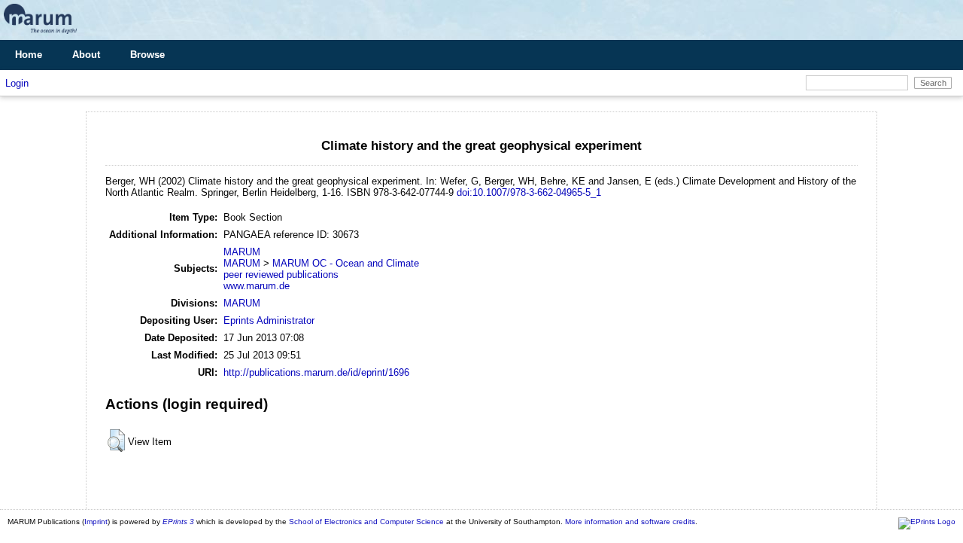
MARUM (241, 252)
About (86, 54)
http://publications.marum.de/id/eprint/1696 (316, 372)
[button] (116, 440)
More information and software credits (630, 521)
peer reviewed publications (281, 274)
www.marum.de (256, 285)
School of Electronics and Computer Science (366, 521)
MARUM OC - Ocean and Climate (345, 263)
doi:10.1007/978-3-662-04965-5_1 (529, 192)
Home (28, 54)
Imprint (96, 521)
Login (17, 83)
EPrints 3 (178, 521)
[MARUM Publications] (40, 34)
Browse (147, 54)
